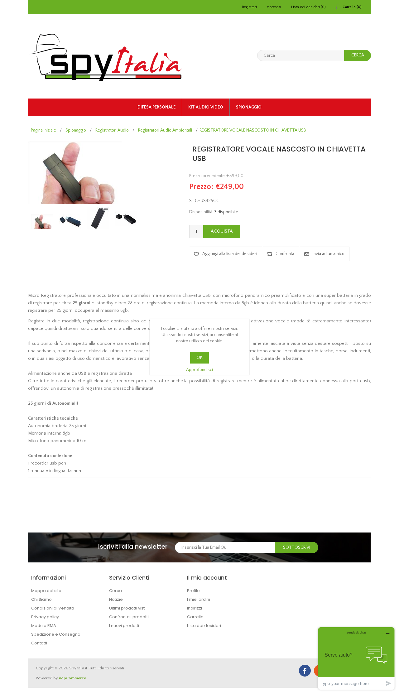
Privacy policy (45, 617)
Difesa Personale (156, 107)
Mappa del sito (46, 591)
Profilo (193, 591)
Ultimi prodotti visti (127, 608)
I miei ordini (198, 599)
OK (200, 357)
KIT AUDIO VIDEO (205, 107)
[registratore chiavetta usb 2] (98, 218)
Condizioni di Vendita (52, 608)
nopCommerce (72, 678)
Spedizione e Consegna (55, 634)
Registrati (249, 7)
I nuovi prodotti (124, 626)
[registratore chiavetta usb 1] (70, 221)
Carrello (195, 617)
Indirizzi (194, 608)
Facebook (305, 671)
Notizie (116, 599)
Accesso (274, 7)
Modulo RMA (43, 626)
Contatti (39, 643)
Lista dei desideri (204, 626)
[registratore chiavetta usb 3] (126, 218)
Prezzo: (201, 186)
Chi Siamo (41, 599)
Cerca (115, 591)
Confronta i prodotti (129, 617)
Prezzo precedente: (207, 175)
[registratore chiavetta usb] (42, 221)
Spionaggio (249, 107)
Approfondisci (199, 369)
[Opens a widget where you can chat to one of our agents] (356, 658)
